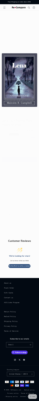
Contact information (28, 396)
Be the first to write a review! (19, 266)
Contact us (8, 297)
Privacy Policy (10, 326)
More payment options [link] (19, 165)
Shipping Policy (11, 321)
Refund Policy (10, 316)
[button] (4, 7)
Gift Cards (8, 293)
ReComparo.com (16, 390)
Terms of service (27, 393)
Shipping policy (12, 396)
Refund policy (29, 390)
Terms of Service (11, 331)
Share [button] (6, 221)
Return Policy (10, 312)
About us (7, 283)
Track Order (9, 288)
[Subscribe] (30, 344)
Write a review (28, 130)
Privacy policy (13, 393)
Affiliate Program (11, 302)
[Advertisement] (19, 30)
